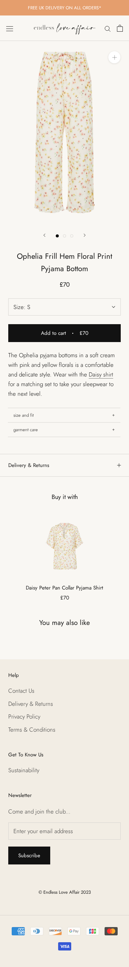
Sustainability (23, 770)
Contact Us (21, 691)
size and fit (23, 415)
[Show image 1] (57, 235)
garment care (25, 429)
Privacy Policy (24, 716)
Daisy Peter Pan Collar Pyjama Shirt (64, 588)
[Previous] (44, 235)
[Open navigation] (9, 28)
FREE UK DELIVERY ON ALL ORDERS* (64, 7)
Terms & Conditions (31, 729)
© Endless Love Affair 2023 (65, 892)
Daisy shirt (101, 374)
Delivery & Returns (28, 465)
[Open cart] (120, 28)
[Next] (85, 235)
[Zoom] (114, 57)
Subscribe (29, 855)
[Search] (108, 28)
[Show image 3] (71, 235)
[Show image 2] (64, 235)
